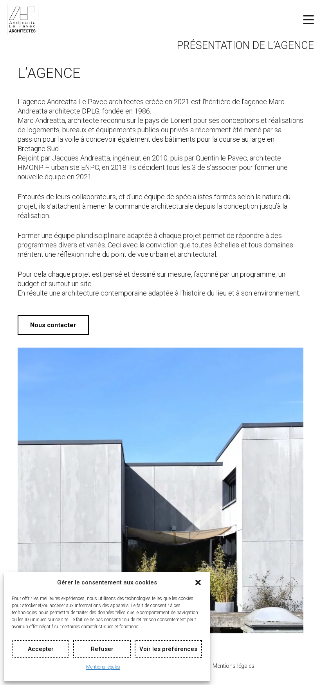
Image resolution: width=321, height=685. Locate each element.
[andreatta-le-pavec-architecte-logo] (22, 19)
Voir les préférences (168, 649)
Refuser (102, 649)
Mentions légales (103, 667)
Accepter (41, 649)
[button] (198, 582)
